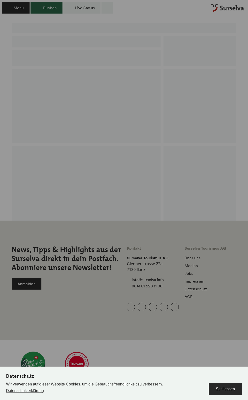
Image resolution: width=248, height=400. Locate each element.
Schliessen (225, 389)
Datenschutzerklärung (25, 391)
